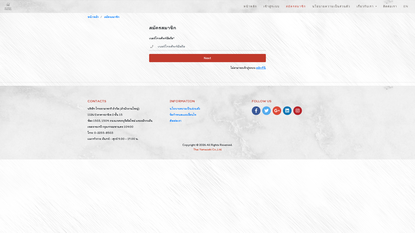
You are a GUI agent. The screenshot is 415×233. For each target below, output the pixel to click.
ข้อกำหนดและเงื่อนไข (183, 114)
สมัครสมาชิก (296, 6)
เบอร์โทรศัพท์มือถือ (161, 38)
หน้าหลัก (252, 6)
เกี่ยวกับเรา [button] (366, 6)
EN (406, 6)
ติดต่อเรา (390, 6)
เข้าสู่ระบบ (271, 6)
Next (207, 58)
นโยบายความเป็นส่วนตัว (331, 6)
